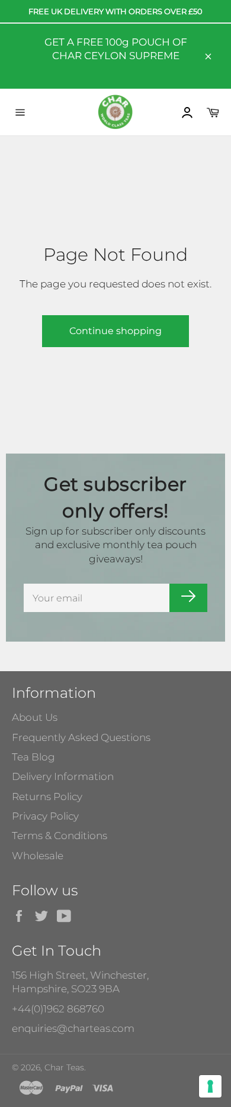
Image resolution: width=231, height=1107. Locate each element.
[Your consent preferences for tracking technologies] (210, 1086)
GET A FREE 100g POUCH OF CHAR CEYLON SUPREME (115, 49)
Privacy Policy (45, 816)
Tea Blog (33, 757)
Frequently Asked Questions (81, 737)
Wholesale (37, 856)
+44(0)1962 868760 (58, 1009)
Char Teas (64, 1067)
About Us (34, 717)
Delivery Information (63, 776)
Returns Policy (47, 796)
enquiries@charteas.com (73, 1028)
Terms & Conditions (59, 835)
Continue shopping (115, 330)
